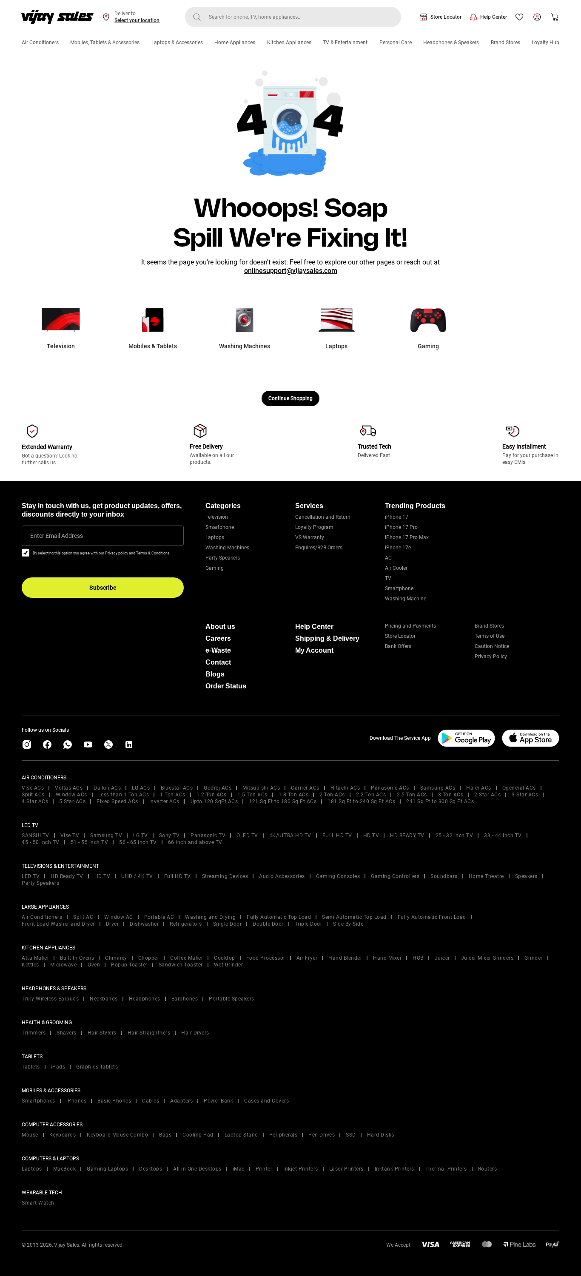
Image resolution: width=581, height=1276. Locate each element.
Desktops (150, 1169)
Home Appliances (234, 42)
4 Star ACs (35, 801)
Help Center (493, 17)
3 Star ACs (525, 795)
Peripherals (283, 1135)
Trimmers (34, 1033)
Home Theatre (486, 876)
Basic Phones (114, 1101)
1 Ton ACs (172, 795)
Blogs (215, 674)
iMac (239, 1169)
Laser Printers (346, 1169)
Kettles (30, 965)
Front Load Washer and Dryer (58, 924)
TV (388, 578)
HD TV (371, 835)
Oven (94, 965)
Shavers (67, 1033)
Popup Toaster (129, 965)
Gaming (214, 568)
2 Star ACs (487, 795)
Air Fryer (307, 958)
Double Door (268, 924)
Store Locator (445, 17)
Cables (150, 1101)
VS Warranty (309, 537)
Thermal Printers (446, 1169)
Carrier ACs (305, 788)
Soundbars (444, 876)
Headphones (144, 999)
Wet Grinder (228, 965)
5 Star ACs (72, 801)
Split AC (83, 917)
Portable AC (159, 917)
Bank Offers (398, 646)
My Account (314, 650)
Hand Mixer (387, 958)
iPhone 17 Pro (401, 527)
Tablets (31, 1067)
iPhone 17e (398, 548)
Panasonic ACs (390, 788)
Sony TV (169, 835)
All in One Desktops (197, 1169)
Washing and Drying (210, 917)
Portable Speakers (231, 999)
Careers (218, 638)
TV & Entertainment (345, 42)
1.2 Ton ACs (212, 795)
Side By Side (348, 924)
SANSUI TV (35, 835)
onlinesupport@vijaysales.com (290, 271)
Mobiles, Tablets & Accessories (105, 42)
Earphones (184, 999)
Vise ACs (33, 788)
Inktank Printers (394, 1169)
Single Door (227, 924)
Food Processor (265, 958)
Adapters (181, 1101)
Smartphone (219, 527)
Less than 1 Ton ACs (123, 795)
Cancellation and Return (322, 517)
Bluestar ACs (177, 788)
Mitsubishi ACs (261, 788)
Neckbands (104, 999)
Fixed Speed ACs (117, 801)
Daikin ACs (107, 788)
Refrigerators (186, 924)
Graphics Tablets (97, 1067)
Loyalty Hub (545, 42)
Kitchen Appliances (289, 42)
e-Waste (218, 650)
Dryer (112, 924)
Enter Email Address (56, 535)
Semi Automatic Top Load (354, 917)
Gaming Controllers (395, 876)
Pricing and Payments (410, 626)
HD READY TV (407, 835)
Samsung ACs (438, 788)
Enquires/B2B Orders (318, 548)
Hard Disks (380, 1135)
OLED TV (247, 835)
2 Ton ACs (332, 795)
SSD (351, 1135)
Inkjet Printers (300, 1169)
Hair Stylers (102, 1033)
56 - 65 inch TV (138, 842)
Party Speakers (222, 558)
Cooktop (224, 958)
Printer (264, 1169)
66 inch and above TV (195, 842)
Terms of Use (489, 636)
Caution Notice (492, 646)
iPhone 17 (396, 517)
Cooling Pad (198, 1135)
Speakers (526, 876)
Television (216, 517)
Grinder (533, 958)
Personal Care (395, 42)
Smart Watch (38, 1203)
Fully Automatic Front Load (432, 917)
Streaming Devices (225, 876)
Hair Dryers (195, 1033)
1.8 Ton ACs (294, 795)
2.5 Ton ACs (412, 795)
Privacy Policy (491, 656)
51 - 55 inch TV (89, 842)
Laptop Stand (241, 1135)
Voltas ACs (69, 788)
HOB (418, 958)
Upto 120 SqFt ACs (214, 801)
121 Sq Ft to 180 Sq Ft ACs (282, 801)
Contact (218, 662)
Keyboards (62, 1135)
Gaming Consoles (338, 876)
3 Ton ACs (451, 795)
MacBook (64, 1169)
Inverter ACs (164, 801)
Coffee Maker (186, 958)
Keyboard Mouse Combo (117, 1135)
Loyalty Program (314, 527)
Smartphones (38, 1101)
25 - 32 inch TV (454, 835)
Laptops (214, 537)
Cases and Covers (266, 1101)
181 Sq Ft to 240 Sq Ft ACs (361, 801)
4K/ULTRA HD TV (290, 835)
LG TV (140, 835)
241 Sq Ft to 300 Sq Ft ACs (440, 801)
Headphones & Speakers (451, 42)
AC (388, 558)
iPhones (76, 1101)
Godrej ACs (217, 788)
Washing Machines (227, 548)
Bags (165, 1135)
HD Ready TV (67, 876)
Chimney (116, 958)
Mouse (30, 1135)
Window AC (118, 917)
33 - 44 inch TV (503, 835)
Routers (487, 1169)
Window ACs (71, 795)
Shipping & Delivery (327, 638)
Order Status (225, 686)
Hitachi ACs (345, 788)
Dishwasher (144, 924)
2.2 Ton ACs (371, 795)
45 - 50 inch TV (41, 842)
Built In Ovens (77, 958)
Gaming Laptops (107, 1169)
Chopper (148, 958)
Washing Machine (405, 599)
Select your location (136, 20)
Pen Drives (321, 1135)
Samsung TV (106, 835)
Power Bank (218, 1101)
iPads (58, 1067)
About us (220, 626)
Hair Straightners (149, 1033)
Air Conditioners (40, 42)
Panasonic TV (208, 835)
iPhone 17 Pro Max (407, 537)
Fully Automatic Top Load (279, 917)
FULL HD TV (337, 835)
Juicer (442, 958)
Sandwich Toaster (181, 965)
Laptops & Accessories (177, 42)
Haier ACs (478, 788)
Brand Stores (505, 42)
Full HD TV (177, 876)
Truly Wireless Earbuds (50, 999)
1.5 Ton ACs (252, 795)
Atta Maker (35, 958)
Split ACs (33, 795)
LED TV (31, 876)
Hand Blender (345, 958)
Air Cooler (396, 568)
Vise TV (70, 835)
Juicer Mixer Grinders (487, 958)
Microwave (63, 965)
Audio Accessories (282, 876)
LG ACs (141, 788)
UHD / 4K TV (137, 876)
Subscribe (103, 587)
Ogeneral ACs (519, 788)
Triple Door (308, 924)
